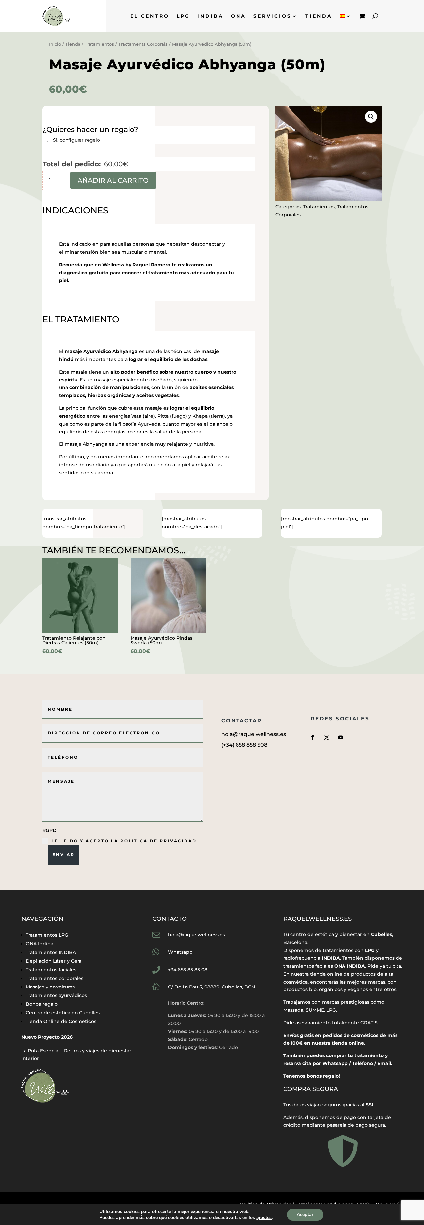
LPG (183, 16)
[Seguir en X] (326, 737)
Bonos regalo (42, 1004)
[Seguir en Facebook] (312, 737)
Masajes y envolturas (50, 987)
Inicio (55, 44)
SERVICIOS (272, 16)
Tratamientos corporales (54, 978)
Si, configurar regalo (76, 140)
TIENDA (318, 16)
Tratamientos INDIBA (51, 952)
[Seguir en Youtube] (340, 737)
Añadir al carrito (113, 180)
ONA (238, 16)
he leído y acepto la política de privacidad (123, 840)
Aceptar (305, 1214)
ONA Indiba (39, 944)
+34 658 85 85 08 (187, 970)
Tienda (72, 44)
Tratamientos (99, 44)
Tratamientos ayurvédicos (56, 995)
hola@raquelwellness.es (196, 935)
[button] (371, 117)
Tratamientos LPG (47, 935)
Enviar (63, 854)
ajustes (264, 1218)
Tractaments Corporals (143, 44)
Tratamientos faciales (51, 970)
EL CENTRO (149, 16)
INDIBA (210, 16)
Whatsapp (180, 952)
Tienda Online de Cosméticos (61, 1021)
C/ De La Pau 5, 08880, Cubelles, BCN (211, 987)
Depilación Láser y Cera (53, 961)
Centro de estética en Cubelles (63, 1013)
